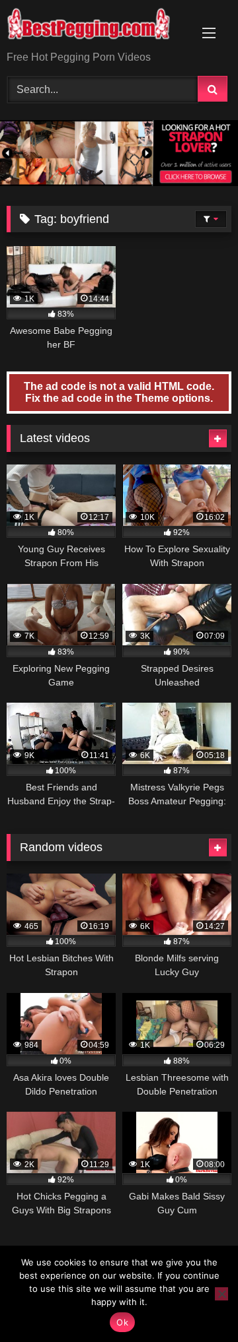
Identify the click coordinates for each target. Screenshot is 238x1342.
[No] (221, 1293)
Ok (122, 1322)
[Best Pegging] (97, 26)
